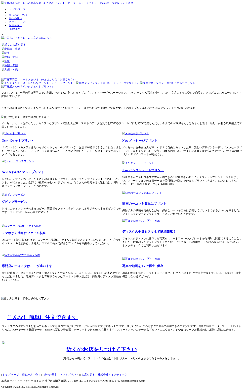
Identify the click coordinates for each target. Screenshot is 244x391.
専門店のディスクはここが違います (27, 266)
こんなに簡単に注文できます (42, 317)
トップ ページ (17, 9)
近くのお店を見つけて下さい (102, 349)
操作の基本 (15, 18)
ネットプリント (18, 21)
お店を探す (15, 25)
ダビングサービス (14, 201)
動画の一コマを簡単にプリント (144, 203)
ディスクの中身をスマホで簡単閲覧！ (149, 231)
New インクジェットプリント (143, 170)
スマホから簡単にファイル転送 (24, 233)
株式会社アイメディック (112, 374)
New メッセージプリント (140, 140)
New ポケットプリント (18, 140)
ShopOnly (14, 28)
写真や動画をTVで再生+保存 (142, 266)
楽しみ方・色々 (18, 14)
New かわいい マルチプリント (23, 172)
